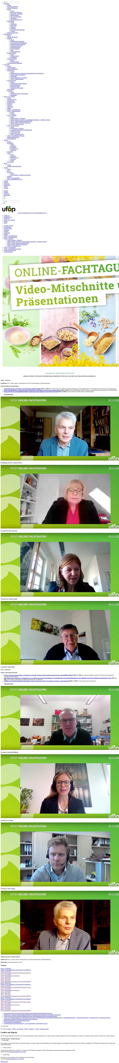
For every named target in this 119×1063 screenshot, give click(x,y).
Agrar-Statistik (11, 89)
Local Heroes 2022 (15, 133)
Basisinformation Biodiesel (17, 41)
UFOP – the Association (13, 178)
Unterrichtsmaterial (15, 51)
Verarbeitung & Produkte (16, 88)
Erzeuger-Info (10, 70)
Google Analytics (6, 1047)
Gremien (9, 105)
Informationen (4, 1061)
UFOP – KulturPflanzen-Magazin (15, 135)
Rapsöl (9, 9)
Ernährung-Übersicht (12, 6)
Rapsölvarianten (14, 15)
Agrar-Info (6, 64)
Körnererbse (13, 25)
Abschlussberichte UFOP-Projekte (19, 93)
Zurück (9, 5)
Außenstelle (10, 106)
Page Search (10, 162)
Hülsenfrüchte (10, 21)
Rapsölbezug (13, 57)
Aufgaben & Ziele (11, 99)
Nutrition (9, 176)
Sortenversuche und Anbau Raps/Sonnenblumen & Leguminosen (27, 73)
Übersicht (12, 114)
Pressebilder (10, 143)
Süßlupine (13, 27)
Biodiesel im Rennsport (16, 45)
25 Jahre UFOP (11, 102)
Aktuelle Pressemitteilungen (14, 166)
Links (11, 50)
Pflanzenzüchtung (15, 86)
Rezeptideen (13, 18)
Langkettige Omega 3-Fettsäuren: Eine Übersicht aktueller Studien (22, 388)
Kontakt (6, 180)
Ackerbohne (13, 24)
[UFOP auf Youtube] (4, 198)
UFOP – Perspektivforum (13, 111)
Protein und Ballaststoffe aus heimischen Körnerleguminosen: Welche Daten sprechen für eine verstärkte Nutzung (32, 390)
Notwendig (5, 1040)
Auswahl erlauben (5, 1038)
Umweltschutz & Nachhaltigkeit (18, 43)
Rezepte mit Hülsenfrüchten (17, 29)
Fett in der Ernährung (15, 16)
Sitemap (6, 182)
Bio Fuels (9, 172)
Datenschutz (7, 185)
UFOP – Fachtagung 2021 (17, 124)
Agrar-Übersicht (11, 67)
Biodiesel (9, 38)
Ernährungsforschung (12, 32)
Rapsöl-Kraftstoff (11, 53)
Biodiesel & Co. (8, 34)
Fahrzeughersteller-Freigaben (17, 44)
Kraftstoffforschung (15, 47)
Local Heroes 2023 (15, 131)
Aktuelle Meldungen (12, 8)
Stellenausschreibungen (13, 137)
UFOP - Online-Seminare (16, 79)
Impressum (6, 183)
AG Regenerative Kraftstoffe (14, 63)
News (8, 170)
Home (9, 1029)
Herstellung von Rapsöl (16, 14)
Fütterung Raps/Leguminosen (18, 75)
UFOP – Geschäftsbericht (13, 109)
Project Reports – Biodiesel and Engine (20, 175)
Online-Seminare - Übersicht (17, 118)
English (12, 160)
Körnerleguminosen (15, 85)
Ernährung (6, 3)
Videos (9, 153)
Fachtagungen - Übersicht (17, 128)
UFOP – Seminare (12, 115)
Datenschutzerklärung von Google (17, 1051)
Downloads (10, 151)
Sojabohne (13, 28)
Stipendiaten (13, 95)
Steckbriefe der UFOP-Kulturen (18, 83)
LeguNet (12, 31)
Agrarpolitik (13, 76)
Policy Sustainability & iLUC (14, 179)
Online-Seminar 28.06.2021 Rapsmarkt (20, 122)
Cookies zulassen (15, 1038)
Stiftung (9, 108)
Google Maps (6, 1054)
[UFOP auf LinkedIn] (4, 196)
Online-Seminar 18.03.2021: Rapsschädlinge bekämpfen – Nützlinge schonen (30, 120)
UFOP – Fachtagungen (13, 125)
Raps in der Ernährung (16, 12)
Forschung (10, 90)
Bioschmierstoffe (14, 61)
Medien (6, 140)
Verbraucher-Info (11, 80)
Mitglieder (9, 104)
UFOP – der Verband (9, 96)
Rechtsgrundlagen (15, 48)
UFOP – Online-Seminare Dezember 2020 (21, 121)
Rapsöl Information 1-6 (16, 19)
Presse (5, 163)
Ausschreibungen (11, 138)
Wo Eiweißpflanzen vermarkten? (18, 77)
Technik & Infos (14, 56)
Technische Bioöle (12, 59)
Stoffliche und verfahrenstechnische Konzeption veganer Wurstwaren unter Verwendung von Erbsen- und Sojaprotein (36, 681)
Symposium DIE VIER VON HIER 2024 (21, 130)
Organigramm (10, 101)
